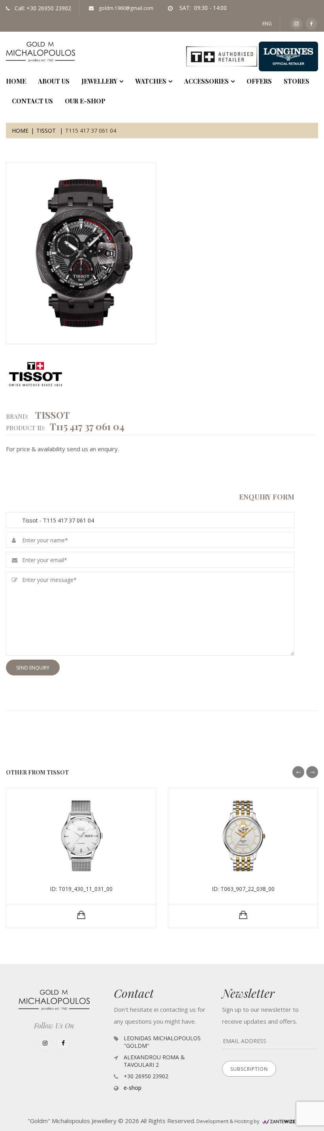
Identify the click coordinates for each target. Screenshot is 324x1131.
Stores (296, 81)
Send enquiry (32, 667)
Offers (259, 81)
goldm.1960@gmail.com (125, 8)
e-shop (132, 1087)
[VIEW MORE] (81, 915)
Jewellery (99, 81)
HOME (16, 81)
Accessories (206, 81)
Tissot (46, 130)
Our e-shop (85, 101)
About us (54, 81)
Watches (150, 81)
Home (20, 130)
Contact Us (32, 101)
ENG (267, 23)
